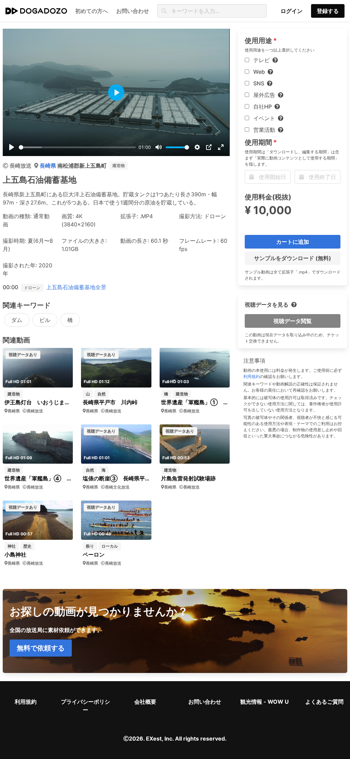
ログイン (291, 11)
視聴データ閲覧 (292, 321)
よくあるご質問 (324, 701)
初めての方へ (91, 11)
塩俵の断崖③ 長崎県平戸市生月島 (116, 478)
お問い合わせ (204, 701)
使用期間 (258, 142)
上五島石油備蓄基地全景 (76, 287)
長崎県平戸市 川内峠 (110, 402)
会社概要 (145, 701)
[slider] (77, 147)
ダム (16, 320)
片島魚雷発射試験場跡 (188, 478)
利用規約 (251, 376)
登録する (328, 11)
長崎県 (48, 165)
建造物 (118, 165)
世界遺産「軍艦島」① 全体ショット (194, 402)
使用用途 (258, 41)
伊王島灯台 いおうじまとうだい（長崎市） (37, 402)
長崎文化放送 (117, 487)
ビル (44, 320)
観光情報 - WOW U (264, 701)
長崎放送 (20, 165)
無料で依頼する (41, 648)
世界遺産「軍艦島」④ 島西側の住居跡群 (37, 478)
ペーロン (94, 554)
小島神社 (15, 554)
